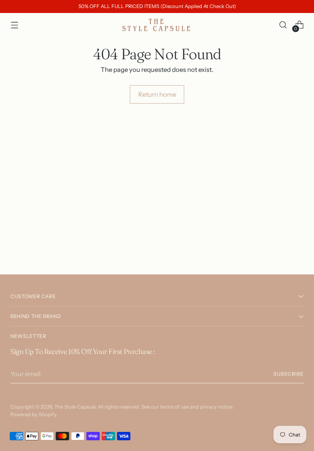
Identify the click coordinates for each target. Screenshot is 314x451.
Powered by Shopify (33, 414)
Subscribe (288, 374)
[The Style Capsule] (157, 25)
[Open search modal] (283, 24)
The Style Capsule (74, 407)
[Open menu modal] (14, 24)
